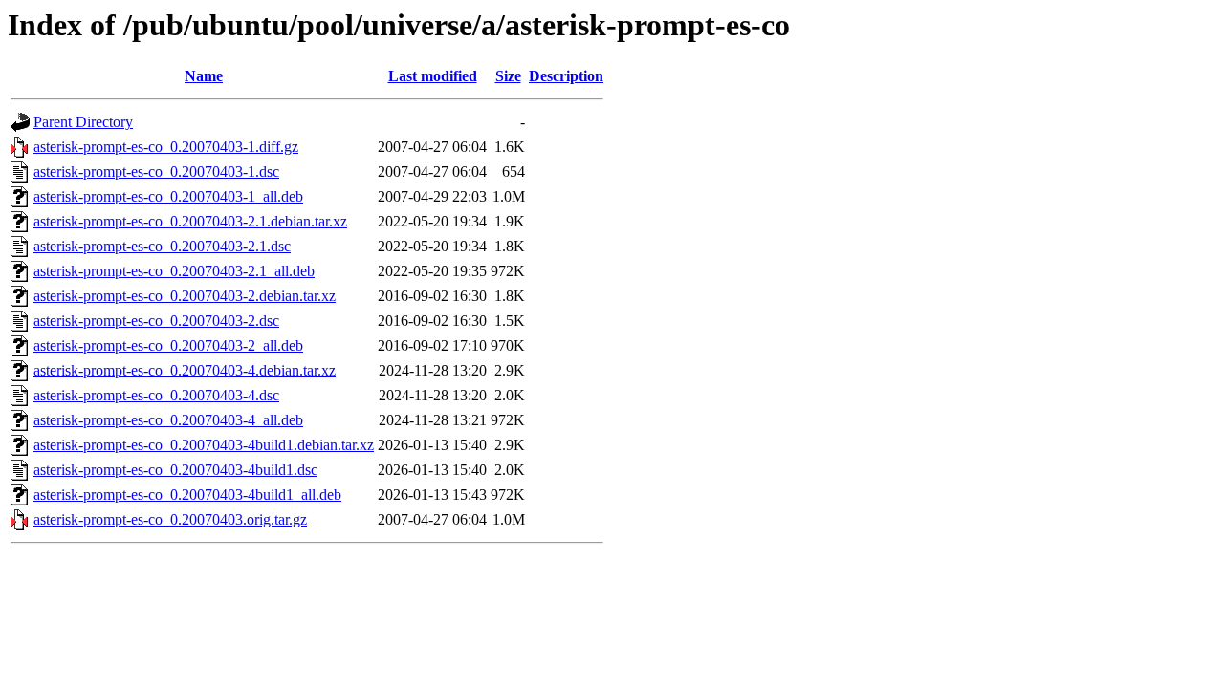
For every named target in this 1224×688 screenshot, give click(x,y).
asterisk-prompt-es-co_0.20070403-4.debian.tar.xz (184, 370)
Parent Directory (83, 122)
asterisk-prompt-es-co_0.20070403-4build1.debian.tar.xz (203, 445)
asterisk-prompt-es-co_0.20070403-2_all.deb (168, 345)
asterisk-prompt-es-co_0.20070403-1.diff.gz (165, 147)
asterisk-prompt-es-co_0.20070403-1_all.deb (168, 196)
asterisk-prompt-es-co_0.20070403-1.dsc (156, 171)
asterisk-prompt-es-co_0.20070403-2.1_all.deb (174, 271)
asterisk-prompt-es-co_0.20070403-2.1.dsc (162, 246)
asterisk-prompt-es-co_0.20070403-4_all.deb (168, 420)
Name (204, 76)
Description (566, 76)
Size (508, 76)
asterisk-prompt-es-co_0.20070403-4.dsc (156, 395)
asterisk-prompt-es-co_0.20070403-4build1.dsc (175, 470)
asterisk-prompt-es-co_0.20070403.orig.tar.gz (170, 519)
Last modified (432, 76)
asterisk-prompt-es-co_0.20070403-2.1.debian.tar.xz (190, 221)
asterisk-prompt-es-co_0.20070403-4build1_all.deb (187, 494)
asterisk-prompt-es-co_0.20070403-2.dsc (156, 320)
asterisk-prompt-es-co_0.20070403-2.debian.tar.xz (184, 296)
